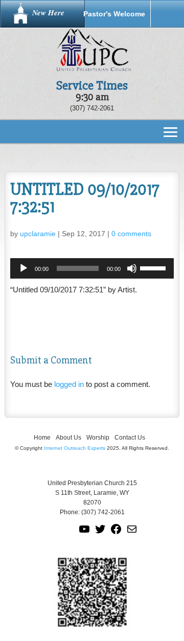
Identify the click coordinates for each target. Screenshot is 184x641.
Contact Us (129, 437)
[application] (92, 268)
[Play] (23, 268)
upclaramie (38, 234)
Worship (97, 437)
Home (42, 437)
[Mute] (132, 268)
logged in (69, 384)
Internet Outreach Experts (74, 448)
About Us (68, 437)
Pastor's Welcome (114, 14)
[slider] (154, 267)
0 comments (131, 234)
